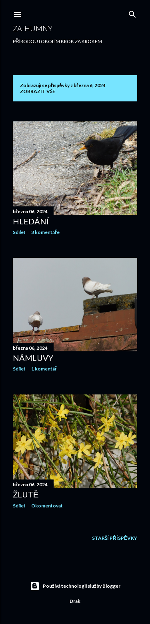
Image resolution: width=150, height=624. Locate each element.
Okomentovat (47, 506)
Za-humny (32, 28)
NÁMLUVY (33, 358)
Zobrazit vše (37, 91)
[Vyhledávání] (132, 12)
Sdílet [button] (19, 232)
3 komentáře (45, 232)
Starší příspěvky (114, 538)
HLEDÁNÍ (31, 221)
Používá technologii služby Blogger (81, 586)
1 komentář (44, 369)
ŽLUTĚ (25, 494)
